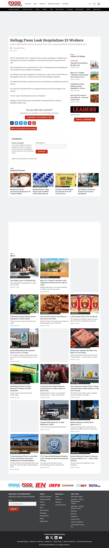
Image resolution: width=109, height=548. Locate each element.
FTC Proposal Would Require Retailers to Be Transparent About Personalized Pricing (54, 458)
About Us (40, 541)
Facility (14, 186)
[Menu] (98, 4)
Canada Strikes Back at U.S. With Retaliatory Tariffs (52, 423)
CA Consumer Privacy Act (84, 541)
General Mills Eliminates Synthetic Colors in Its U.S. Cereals (22, 352)
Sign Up (14, 509)
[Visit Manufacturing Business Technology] (94, 485)
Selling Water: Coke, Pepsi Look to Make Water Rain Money (41, 191)
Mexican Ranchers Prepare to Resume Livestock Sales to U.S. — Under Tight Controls (84, 458)
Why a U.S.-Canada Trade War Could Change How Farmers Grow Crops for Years (79, 75)
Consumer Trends (40, 186)
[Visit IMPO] (54, 485)
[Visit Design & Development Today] (14, 485)
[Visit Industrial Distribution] (68, 485)
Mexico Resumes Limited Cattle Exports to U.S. (81, 423)
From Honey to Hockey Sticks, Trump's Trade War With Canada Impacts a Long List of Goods (84, 388)
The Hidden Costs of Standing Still (23, 280)
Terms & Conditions (69, 541)
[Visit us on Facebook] (47, 537)
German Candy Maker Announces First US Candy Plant (64, 191)
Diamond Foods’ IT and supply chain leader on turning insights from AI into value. (54, 322)
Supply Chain (45, 277)
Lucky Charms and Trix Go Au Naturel (83, 316)
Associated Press (19, 48)
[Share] (16, 123)
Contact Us (48, 541)
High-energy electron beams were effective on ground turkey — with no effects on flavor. (84, 356)
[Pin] (29, 123)
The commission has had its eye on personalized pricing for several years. (52, 464)
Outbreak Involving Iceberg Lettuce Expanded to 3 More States (77, 86)
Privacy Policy (57, 541)
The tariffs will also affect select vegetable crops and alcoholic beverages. (83, 394)
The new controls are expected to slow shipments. (82, 464)
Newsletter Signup (22, 541)
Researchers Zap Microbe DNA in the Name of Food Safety (83, 352)
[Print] (12, 123)
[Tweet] (25, 123)
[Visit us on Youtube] (60, 537)
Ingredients (44, 313)
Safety (13, 313)
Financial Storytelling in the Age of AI (79, 64)
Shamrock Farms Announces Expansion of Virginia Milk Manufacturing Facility (20, 191)
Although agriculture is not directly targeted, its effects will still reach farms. (53, 288)
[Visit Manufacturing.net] (81, 485)
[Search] (94, 4)
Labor (13, 383)
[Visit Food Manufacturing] (28, 485)
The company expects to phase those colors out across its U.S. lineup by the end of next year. (24, 357)
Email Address (41, 143)
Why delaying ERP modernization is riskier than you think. (23, 284)
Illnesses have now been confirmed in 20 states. (23, 322)
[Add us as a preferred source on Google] (34, 123)
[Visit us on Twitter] (51, 537)
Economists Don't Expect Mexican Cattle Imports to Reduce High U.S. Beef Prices (53, 388)
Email (10, 500)
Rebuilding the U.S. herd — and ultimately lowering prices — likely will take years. (52, 394)
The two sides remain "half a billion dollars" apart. (21, 394)
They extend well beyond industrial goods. (53, 427)
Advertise (33, 541)
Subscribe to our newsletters (39, 117)
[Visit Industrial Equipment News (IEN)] (40, 485)
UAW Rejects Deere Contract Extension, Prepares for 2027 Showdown (20, 388)
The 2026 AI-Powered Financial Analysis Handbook (86, 191)
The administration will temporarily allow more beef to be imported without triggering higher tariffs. (24, 465)
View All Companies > (84, 119)
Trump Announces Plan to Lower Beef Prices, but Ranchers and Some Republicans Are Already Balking (23, 458)
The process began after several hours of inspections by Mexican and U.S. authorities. (83, 428)
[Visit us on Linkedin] (56, 537)
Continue (41, 151)
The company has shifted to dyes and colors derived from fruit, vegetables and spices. (84, 320)
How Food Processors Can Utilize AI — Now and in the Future (79, 97)
